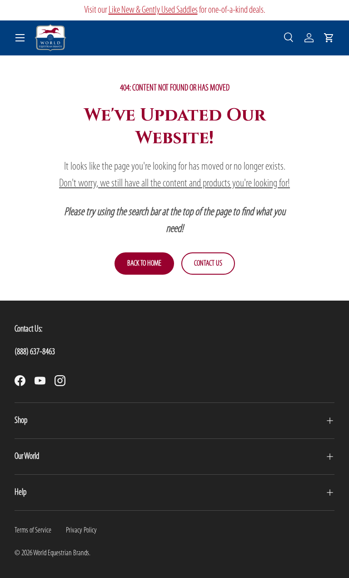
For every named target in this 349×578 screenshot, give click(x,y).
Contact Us (208, 263)
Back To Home (144, 263)
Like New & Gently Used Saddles (153, 10)
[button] (329, 38)
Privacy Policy (81, 530)
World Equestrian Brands (61, 553)
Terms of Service (33, 530)
